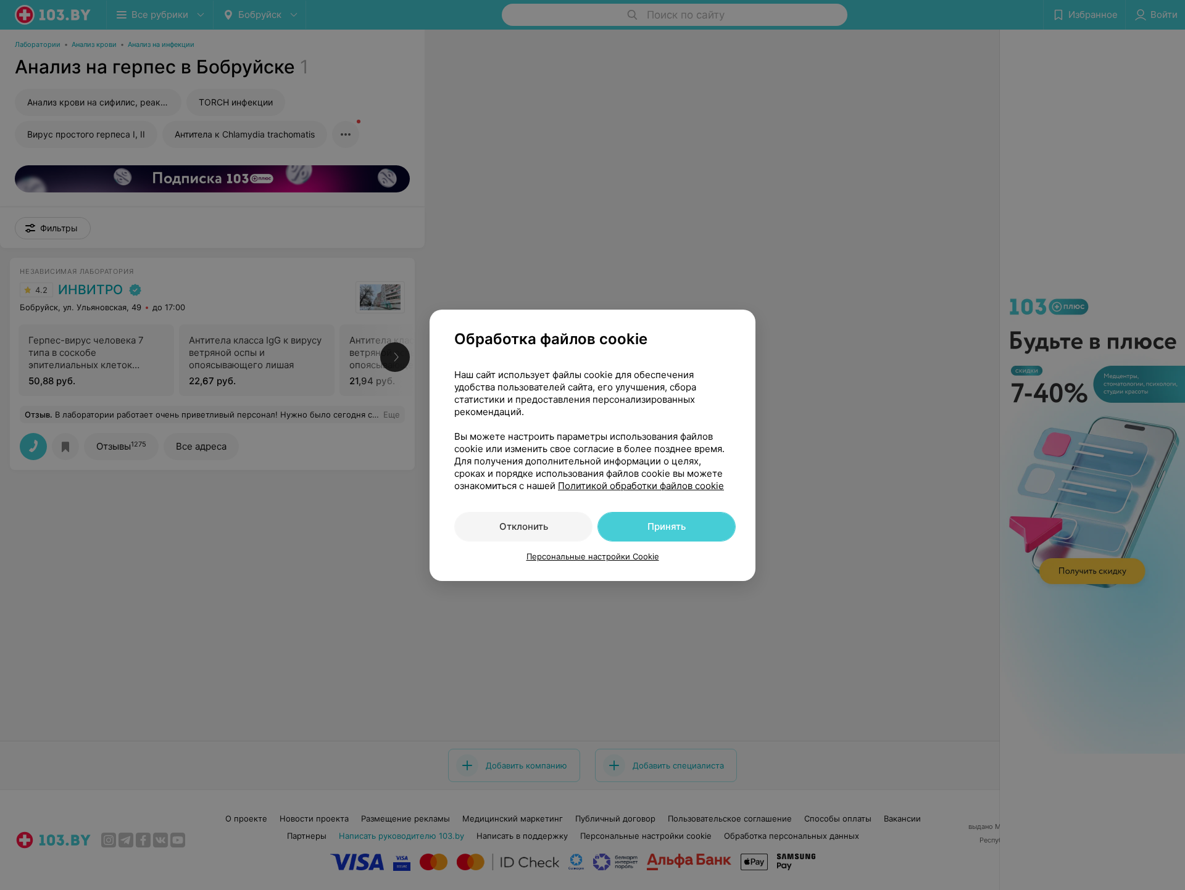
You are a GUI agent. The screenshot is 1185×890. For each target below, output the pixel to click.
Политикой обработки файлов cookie (641, 486)
